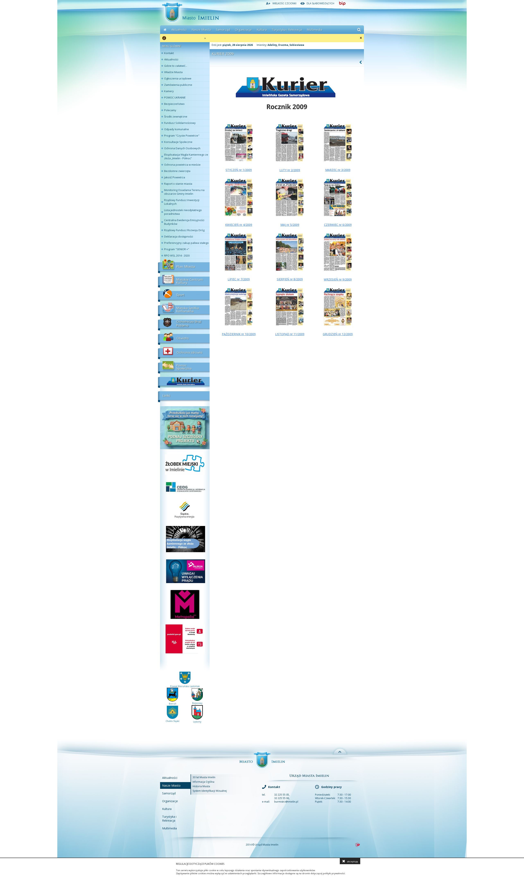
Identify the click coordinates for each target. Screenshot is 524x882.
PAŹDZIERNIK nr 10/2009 (239, 334)
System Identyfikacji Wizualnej (210, 791)
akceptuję (352, 861)
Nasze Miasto (201, 29)
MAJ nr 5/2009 (289, 225)
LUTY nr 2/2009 (289, 170)
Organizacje (243, 29)
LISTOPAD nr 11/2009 (289, 334)
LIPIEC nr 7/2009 (239, 279)
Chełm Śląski (172, 721)
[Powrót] (361, 62)
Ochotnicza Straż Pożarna (184, 323)
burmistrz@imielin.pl (286, 801)
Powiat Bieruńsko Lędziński (185, 686)
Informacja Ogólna (203, 782)
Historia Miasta (201, 786)
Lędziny (197, 721)
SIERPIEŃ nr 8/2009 (290, 279)
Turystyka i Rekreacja (287, 29)
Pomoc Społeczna (184, 366)
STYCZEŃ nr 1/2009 (239, 170)
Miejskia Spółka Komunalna (184, 309)
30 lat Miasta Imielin (204, 777)
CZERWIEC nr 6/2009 (338, 225)
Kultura (262, 29)
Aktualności (179, 29)
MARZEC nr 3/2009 (337, 170)
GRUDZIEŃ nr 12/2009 (338, 334)
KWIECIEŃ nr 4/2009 (238, 225)
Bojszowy (197, 702)
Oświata (184, 337)
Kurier (184, 380)
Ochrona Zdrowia (184, 352)
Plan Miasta (184, 266)
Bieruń (172, 703)
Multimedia (314, 29)
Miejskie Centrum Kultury (184, 280)
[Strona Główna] (164, 29)
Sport (184, 294)
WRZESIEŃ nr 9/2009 (338, 279)
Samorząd (223, 29)
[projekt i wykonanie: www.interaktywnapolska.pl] (357, 845)
